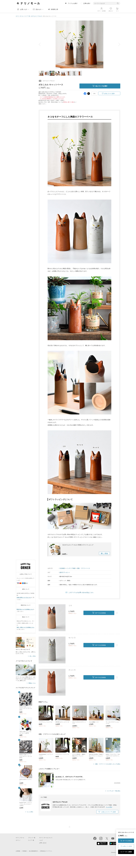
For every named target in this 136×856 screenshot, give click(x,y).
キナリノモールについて (45, 837)
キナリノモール (19, 16)
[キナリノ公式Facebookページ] (95, 838)
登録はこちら (32, 683)
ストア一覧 (27, 16)
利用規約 (24, 851)
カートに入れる (127, 840)
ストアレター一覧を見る (113, 791)
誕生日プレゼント (65, 572)
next (117, 44)
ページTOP (69, 826)
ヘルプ (41, 840)
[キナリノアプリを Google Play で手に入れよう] (115, 844)
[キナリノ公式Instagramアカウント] (101, 838)
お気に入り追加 (127, 846)
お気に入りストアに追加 (108, 812)
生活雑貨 (62, 568)
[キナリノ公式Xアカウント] (107, 838)
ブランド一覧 (31, 837)
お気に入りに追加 (109, 93)
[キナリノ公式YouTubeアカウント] (113, 838)
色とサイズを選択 (101, 86)
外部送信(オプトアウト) (46, 851)
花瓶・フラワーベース (83, 568)
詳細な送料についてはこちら (24, 597)
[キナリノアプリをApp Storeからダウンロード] (102, 844)
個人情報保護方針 (33, 851)
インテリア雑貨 (70, 568)
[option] (79, 44)
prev (41, 44)
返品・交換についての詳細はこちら (25, 627)
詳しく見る (33, 656)
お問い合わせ (42, 843)
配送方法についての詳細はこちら (25, 609)
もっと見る (30, 812)
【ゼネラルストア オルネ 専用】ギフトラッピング (77, 545)
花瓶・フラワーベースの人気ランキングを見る (107, 764)
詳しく (104, 553)
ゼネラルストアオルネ (36, 16)
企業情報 (18, 851)
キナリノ (18, 840)
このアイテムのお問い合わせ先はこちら (80, 592)
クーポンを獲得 (127, 852)
